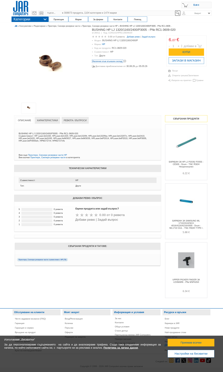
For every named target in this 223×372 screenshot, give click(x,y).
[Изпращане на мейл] (34, 13)
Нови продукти (172, 328)
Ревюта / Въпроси (75, 120)
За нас (118, 318)
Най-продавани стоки (175, 332)
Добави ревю (133, 36)
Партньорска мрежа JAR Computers (132, 335)
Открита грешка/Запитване (185, 75)
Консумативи (25, 26)
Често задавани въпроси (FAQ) (30, 318)
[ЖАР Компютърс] (21, 8)
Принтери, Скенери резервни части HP (100, 26)
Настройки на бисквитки (191, 353)
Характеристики (47, 120)
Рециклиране (40, 26)
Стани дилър (121, 330)
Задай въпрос (148, 36)
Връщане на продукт (25, 332)
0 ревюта (120, 36)
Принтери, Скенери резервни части (64, 26)
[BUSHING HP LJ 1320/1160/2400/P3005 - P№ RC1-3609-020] (50, 66)
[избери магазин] (41, 13)
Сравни (199, 80)
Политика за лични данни (120, 347)
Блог (167, 318)
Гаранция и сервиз (24, 328)
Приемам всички (191, 342)
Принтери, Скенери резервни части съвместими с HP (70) (42, 260)
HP (103, 44)
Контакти (119, 322)
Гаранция (19, 323)
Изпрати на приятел (181, 80)
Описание (24, 120)
